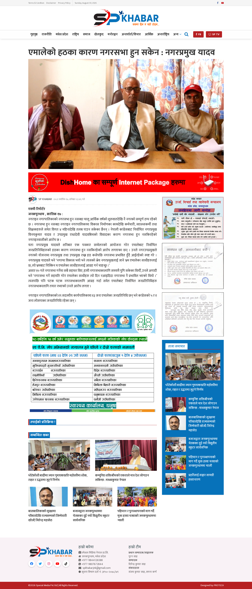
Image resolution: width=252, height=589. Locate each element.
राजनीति (47, 34)
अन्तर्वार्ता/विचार (131, 34)
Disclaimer (51, 3)
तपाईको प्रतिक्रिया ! (42, 422)
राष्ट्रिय (75, 34)
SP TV (215, 34)
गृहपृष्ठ (34, 34)
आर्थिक (149, 34)
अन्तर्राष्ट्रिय (163, 34)
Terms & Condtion (36, 3)
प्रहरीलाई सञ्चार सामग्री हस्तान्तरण (201, 477)
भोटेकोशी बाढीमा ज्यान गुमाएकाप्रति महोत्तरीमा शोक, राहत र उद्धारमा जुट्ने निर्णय (57, 478)
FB (199, 34)
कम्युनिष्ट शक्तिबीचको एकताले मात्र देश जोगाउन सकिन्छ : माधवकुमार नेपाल (122, 478)
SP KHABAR (45, 199)
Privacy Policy (64, 3)
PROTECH (219, 585)
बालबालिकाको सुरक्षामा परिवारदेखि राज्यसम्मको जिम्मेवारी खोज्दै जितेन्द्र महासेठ (47, 516)
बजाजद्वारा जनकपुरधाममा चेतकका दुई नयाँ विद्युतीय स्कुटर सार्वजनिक (91, 516)
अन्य (175, 34)
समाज (86, 34)
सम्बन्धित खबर (39, 435)
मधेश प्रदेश (62, 34)
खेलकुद (99, 34)
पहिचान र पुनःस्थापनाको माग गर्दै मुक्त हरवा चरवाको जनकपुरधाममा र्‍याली (136, 516)
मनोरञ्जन (113, 34)
